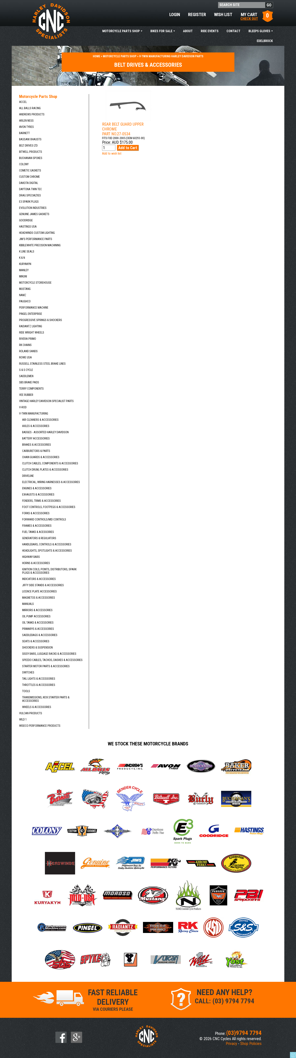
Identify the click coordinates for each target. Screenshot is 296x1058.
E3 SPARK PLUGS (29, 201)
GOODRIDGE (26, 220)
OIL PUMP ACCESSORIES (36, 616)
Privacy (231, 1043)
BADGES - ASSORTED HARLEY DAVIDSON (45, 432)
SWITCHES (28, 672)
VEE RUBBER (26, 395)
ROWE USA (25, 357)
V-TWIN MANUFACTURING (33, 413)
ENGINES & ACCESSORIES (37, 488)
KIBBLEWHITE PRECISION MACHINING (40, 245)
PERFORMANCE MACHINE (33, 307)
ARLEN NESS (26, 120)
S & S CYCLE (26, 370)
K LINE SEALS (26, 251)
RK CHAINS (25, 345)
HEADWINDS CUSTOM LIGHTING (37, 233)
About (188, 31)
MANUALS (28, 604)
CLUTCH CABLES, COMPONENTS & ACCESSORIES (50, 463)
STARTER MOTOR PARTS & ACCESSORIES (46, 666)
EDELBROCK (265, 41)
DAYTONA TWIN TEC (30, 189)
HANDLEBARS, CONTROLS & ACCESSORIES (46, 544)
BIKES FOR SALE (161, 31)
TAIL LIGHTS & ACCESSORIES (38, 678)
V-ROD (23, 407)
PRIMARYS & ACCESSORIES (38, 629)
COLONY (24, 164)
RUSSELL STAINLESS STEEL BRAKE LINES (42, 363)
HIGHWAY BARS (31, 557)
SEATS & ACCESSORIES (35, 641)
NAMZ (22, 295)
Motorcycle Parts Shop (121, 31)
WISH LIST (223, 14)
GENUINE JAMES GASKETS (34, 214)
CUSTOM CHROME (29, 177)
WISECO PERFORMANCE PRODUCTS (39, 726)
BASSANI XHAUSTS (30, 139)
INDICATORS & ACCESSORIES (39, 579)
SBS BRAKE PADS (29, 382)
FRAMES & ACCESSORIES (37, 525)
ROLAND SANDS (28, 351)
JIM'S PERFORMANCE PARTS (35, 239)
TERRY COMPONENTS (31, 388)
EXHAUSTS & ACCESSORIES (38, 494)
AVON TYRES (26, 127)
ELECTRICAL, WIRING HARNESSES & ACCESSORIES (51, 482)
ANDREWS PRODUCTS (32, 114)
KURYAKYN (25, 264)
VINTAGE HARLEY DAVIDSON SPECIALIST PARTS (46, 401)
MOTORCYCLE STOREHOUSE (35, 282)
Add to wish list (111, 153)
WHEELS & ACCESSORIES (36, 707)
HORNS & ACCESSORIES (36, 563)
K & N (22, 258)
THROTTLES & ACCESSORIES (38, 685)
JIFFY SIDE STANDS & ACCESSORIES (43, 585)
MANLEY (24, 270)
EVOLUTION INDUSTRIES (33, 208)
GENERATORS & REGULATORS (39, 538)
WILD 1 (23, 719)
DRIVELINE (28, 476)
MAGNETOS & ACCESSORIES (38, 597)
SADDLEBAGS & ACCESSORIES (39, 635)
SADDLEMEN (26, 376)
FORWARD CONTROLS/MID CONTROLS (44, 519)
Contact (233, 31)
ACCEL (23, 102)
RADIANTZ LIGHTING (30, 326)
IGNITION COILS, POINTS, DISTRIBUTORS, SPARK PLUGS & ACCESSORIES (49, 571)
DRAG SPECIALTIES (30, 195)
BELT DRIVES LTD (28, 145)
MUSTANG (25, 289)
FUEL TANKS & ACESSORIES (38, 532)
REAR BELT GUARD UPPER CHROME (123, 129)
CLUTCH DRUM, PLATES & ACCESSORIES (45, 469)
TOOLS (26, 691)
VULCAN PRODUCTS (30, 713)
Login (174, 14)
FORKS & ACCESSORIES (36, 513)
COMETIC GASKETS (30, 170)
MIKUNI (23, 276)
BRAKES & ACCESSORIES (36, 444)
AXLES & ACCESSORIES (35, 426)
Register (197, 14)
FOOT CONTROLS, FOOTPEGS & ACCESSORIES (48, 507)
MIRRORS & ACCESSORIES (37, 610)
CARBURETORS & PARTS (36, 451)
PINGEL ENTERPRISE (30, 314)
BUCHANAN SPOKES (30, 158)
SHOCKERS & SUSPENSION (37, 647)
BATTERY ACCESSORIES (36, 438)
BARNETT (24, 133)
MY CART (249, 16)
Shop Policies (251, 1043)
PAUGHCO (25, 301)
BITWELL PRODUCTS (30, 152)
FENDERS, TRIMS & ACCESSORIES (41, 501)
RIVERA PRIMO (27, 339)
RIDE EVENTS (209, 31)
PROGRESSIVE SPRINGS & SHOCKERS (40, 320)
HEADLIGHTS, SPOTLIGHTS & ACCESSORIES (47, 550)
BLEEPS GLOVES (259, 31)
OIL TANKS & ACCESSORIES (38, 622)
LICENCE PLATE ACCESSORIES (39, 591)
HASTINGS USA (28, 226)
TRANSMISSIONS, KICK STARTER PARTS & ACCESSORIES (45, 699)
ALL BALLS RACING (30, 108)
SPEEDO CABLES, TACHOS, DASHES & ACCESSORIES (52, 660)
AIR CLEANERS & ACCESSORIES (40, 420)
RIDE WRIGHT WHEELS (31, 332)
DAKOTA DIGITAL (28, 183)
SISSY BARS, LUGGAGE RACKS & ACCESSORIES (49, 654)
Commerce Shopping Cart (293, 1055)
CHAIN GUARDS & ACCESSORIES (40, 457)
